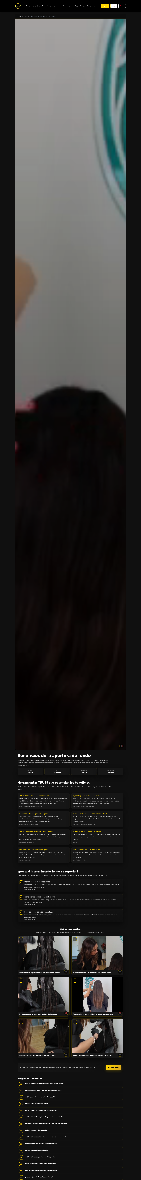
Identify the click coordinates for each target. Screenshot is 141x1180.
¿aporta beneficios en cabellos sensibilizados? (41, 1170)
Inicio (19, 16)
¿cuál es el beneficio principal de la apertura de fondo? (44, 1083)
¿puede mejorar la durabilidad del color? (39, 1177)
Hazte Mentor (68, 6)
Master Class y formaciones (41, 6)
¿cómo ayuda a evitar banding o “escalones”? (41, 1110)
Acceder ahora (113, 1067)
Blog (76, 6)
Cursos (26, 16)
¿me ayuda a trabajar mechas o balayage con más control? (46, 1123)
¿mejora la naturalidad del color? (36, 1103)
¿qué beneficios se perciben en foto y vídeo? (40, 1157)
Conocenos (91, 6)
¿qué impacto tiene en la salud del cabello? (40, 1097)
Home (28, 6)
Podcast (82, 6)
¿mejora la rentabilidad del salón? (37, 1150)
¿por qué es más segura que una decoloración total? (43, 1090)
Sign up (105, 6)
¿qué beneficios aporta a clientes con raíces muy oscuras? (45, 1137)
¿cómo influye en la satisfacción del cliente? (40, 1163)
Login (114, 6)
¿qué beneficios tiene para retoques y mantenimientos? (44, 1117)
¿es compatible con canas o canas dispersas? (41, 1143)
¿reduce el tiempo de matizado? (36, 1130)
